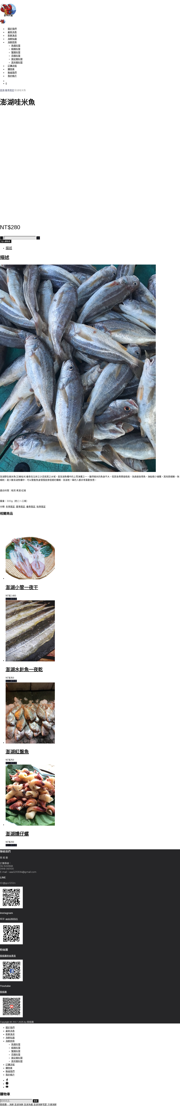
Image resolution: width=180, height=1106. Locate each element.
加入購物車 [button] (11, 599)
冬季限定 (10, 506)
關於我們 (12, 29)
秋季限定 (41, 506)
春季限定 (9, 90)
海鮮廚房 (12, 42)
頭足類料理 (16, 59)
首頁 (2, 90)
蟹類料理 (15, 52)
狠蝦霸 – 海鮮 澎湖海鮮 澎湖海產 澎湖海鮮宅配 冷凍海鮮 (28, 1104)
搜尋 (35, 1101)
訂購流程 (12, 66)
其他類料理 (16, 62)
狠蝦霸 (3, 992)
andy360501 (11, 919)
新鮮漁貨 (12, 35)
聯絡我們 (12, 72)
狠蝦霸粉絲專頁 (8, 956)
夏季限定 (20, 506)
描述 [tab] (9, 248)
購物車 (11, 69)
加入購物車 (5, 241)
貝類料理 (15, 56)
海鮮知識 (12, 39)
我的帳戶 (12, 76)
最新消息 (12, 32)
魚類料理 (15, 45)
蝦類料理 (15, 49)
